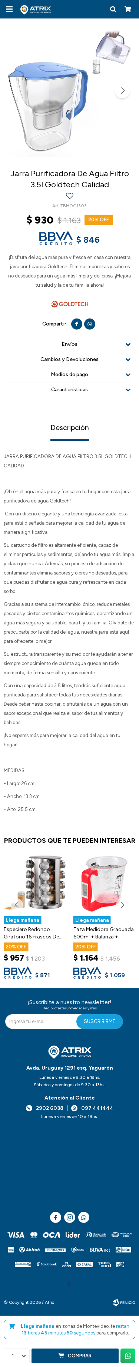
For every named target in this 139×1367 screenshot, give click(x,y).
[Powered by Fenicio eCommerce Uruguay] (124, 1302)
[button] (113, 9)
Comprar (80, 1356)
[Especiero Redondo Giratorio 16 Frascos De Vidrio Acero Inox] (35, 884)
